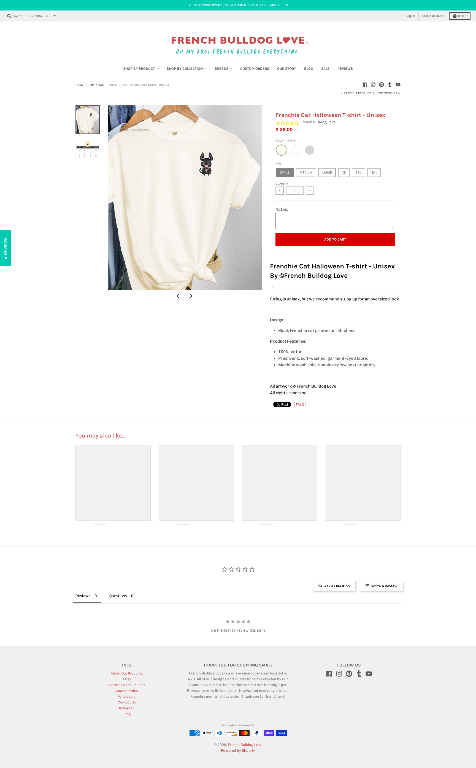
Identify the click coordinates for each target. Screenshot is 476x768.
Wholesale (127, 696)
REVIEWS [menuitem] (345, 68)
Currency (35, 16)
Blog (127, 714)
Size (278, 164)
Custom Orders (127, 691)
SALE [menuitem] (325, 68)
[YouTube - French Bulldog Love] (398, 84)
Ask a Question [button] (337, 585)
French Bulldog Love (318, 122)
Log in (411, 16)
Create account (433, 16)
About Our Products (127, 673)
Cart (462, 16)
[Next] (191, 296)
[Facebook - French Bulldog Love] (365, 84)
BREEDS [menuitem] (221, 68)
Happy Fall (96, 85)
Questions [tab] (118, 595)
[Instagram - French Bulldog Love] (373, 84)
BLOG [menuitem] (308, 68)
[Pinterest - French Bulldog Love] (381, 84)
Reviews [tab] (82, 595)
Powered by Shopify (238, 750)
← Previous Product (355, 93)
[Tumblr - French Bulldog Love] (389, 84)
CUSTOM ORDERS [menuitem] (254, 68)
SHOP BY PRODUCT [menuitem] (139, 68)
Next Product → (389, 93)
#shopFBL (127, 708)
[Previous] (179, 296)
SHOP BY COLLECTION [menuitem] (185, 68)
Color (285, 140)
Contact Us (127, 702)
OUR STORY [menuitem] (286, 68)
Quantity (281, 183)
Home (79, 85)
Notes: (281, 209)
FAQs (127, 679)
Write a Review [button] (384, 585)
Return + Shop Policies (126, 685)
